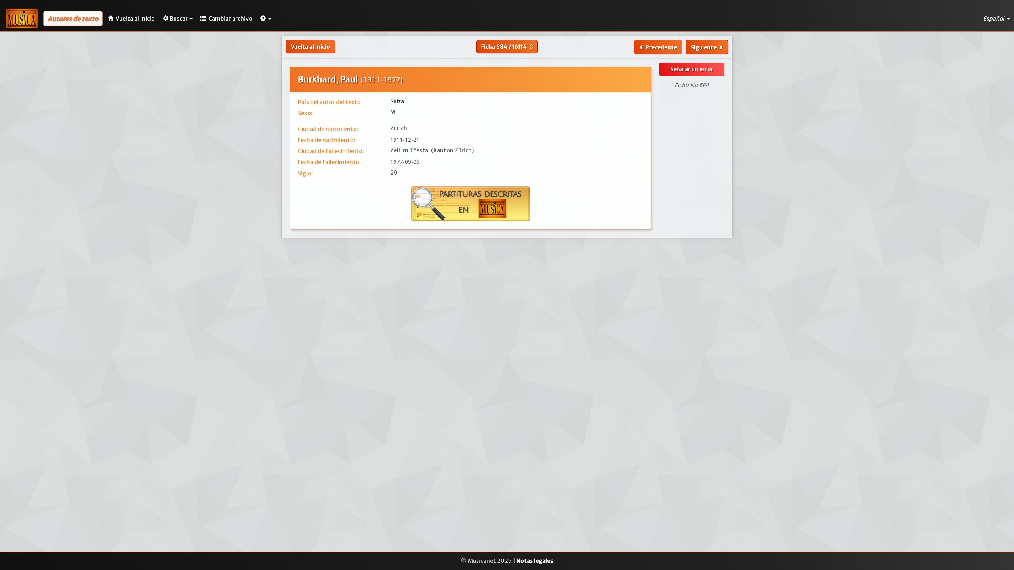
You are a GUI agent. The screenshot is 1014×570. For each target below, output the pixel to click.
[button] (265, 18)
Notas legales (535, 560)
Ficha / (508, 46)
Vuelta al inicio (310, 46)
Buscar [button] (179, 18)
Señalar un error (691, 69)
